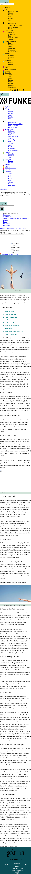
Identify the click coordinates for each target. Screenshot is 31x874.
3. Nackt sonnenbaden (10, 317)
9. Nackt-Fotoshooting (10, 334)
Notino (10, 78)
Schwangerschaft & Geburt (15, 25)
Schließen (5, 2)
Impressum (17, 863)
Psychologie (11, 50)
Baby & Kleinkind (13, 27)
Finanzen (10, 64)
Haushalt (10, 15)
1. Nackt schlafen (8, 311)
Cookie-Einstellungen (17, 870)
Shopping (10, 39)
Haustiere (10, 18)
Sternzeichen (6, 215)
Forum (6, 67)
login (1, 199)
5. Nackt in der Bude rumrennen (13, 323)
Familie (7, 22)
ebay (9, 76)
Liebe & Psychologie (10, 41)
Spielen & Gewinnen (10, 69)
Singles (10, 46)
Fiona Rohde (13, 246)
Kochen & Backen (13, 11)
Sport (9, 59)
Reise (9, 20)
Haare (9, 36)
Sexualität (10, 44)
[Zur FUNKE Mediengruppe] (15, 103)
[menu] (2, 209)
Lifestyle (7, 9)
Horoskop (7, 66)
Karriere (10, 62)
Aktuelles (7, 7)
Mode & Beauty (9, 30)
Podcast (5, 222)
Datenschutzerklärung (17, 868)
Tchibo (10, 74)
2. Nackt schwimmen (9, 314)
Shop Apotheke (12, 87)
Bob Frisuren (6, 223)
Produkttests (6, 225)
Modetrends (11, 32)
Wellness (7, 53)
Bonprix (10, 80)
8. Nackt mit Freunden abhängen (13, 331)
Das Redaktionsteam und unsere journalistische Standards (17, 865)
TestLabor (7, 71)
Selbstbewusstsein (12, 846)
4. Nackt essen (7, 320)
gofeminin (2, 228)
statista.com (3, 403)
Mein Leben (11, 48)
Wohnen (10, 13)
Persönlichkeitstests (13, 52)
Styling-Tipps (11, 34)
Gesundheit (11, 55)
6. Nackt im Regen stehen (11, 326)
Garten (10, 16)
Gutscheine (8, 73)
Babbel (10, 81)
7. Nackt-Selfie (7, 328)
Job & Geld (8, 60)
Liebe (9, 43)
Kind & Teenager (12, 29)
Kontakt (17, 872)
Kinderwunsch (12, 23)
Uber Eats (10, 83)
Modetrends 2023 (7, 216)
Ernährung (11, 57)
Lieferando (11, 85)
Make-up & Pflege (13, 37)
